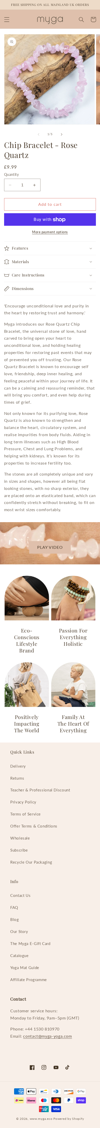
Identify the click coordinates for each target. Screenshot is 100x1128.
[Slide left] (38, 134)
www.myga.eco (41, 1118)
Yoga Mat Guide (24, 967)
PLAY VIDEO (50, 547)
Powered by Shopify (68, 1118)
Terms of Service (25, 814)
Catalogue (19, 955)
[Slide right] (61, 134)
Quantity (11, 175)
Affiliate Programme (28, 979)
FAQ (14, 907)
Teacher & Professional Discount (40, 790)
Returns (17, 778)
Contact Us (20, 895)
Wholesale (20, 838)
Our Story (19, 931)
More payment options (50, 232)
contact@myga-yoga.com (47, 1036)
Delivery (18, 766)
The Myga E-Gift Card (30, 943)
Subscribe (19, 850)
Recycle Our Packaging (31, 862)
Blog (14, 919)
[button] (7, 19)
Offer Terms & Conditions (33, 826)
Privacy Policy (23, 802)
